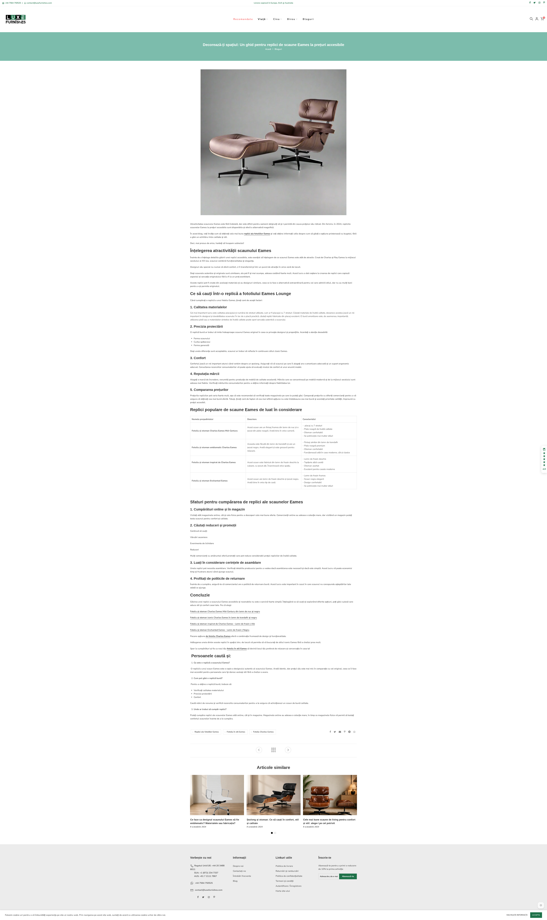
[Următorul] (354, 806)
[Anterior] (192, 806)
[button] (544, 459)
